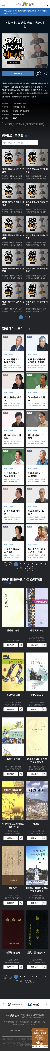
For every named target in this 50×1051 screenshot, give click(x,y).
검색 (46, 4)
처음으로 (5, 564)
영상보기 (18, 73)
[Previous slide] (3, 1004)
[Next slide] (45, 1004)
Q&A (15, 1024)
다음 (27, 569)
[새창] (15, 1004)
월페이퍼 (21, 1024)
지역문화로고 (30, 1024)
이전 (10, 564)
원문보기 (10, 645)
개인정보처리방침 (26, 1022)
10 (21, 568)
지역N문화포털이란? (11, 1022)
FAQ (43, 1022)
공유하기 (45, 73)
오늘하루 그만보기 (37, 1046)
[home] (25, 4)
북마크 (38, 73)
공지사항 (37, 1022)
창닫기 (46, 1046)
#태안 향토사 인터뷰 (34, 124)
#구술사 (19, 124)
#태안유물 (7, 124)
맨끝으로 (32, 569)
